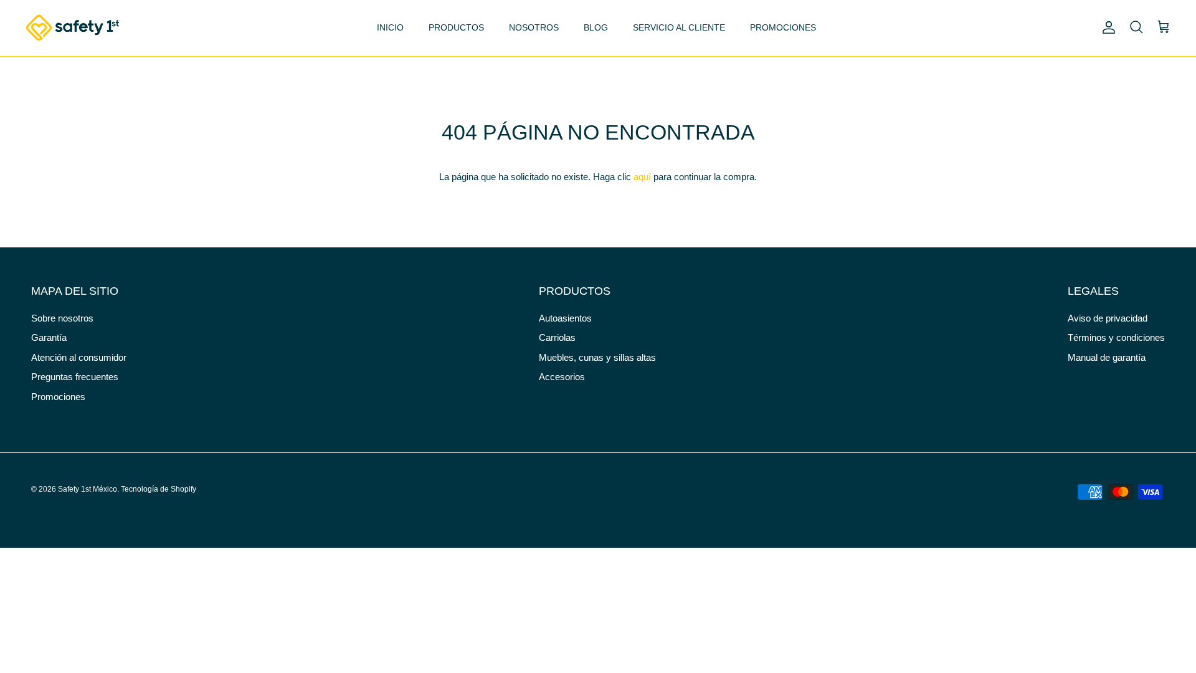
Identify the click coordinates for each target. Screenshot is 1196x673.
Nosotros (534, 27)
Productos (456, 27)
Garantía (49, 337)
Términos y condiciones (1116, 337)
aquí (642, 176)
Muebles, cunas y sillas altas (597, 357)
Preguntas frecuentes (74, 376)
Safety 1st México (87, 489)
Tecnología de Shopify (158, 489)
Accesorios (562, 376)
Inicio (390, 27)
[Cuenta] (1106, 27)
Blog (596, 27)
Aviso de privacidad (1107, 318)
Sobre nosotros (62, 318)
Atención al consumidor (78, 357)
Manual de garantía (1107, 357)
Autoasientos (565, 318)
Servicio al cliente (679, 27)
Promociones (783, 27)
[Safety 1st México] (73, 27)
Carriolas (557, 337)
